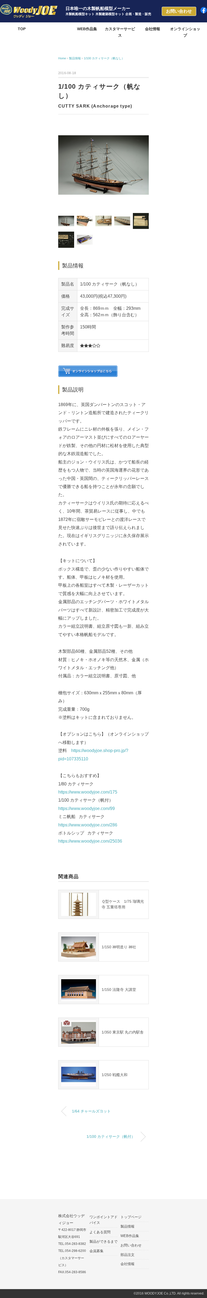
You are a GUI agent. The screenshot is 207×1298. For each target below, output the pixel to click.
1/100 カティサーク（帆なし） (104, 58)
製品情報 (54, 29)
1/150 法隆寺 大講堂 (119, 989)
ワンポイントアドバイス (103, 1220)
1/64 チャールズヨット (91, 1111)
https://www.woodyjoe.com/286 (87, 825)
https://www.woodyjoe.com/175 (87, 792)
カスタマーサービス (120, 32)
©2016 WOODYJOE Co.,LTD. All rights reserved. (169, 1293)
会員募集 (96, 1251)
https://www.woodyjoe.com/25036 (90, 841)
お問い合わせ (131, 1245)
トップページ (131, 1217)
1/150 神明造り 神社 (119, 947)
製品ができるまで (103, 1241)
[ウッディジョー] (28, 8)
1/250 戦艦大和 (114, 1075)
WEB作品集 (87, 29)
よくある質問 (100, 1232)
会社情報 (152, 29)
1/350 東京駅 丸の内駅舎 (123, 1032)
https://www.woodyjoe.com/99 (86, 808)
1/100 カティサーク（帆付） (111, 1136)
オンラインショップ (185, 32)
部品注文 (127, 1255)
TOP (22, 29)
